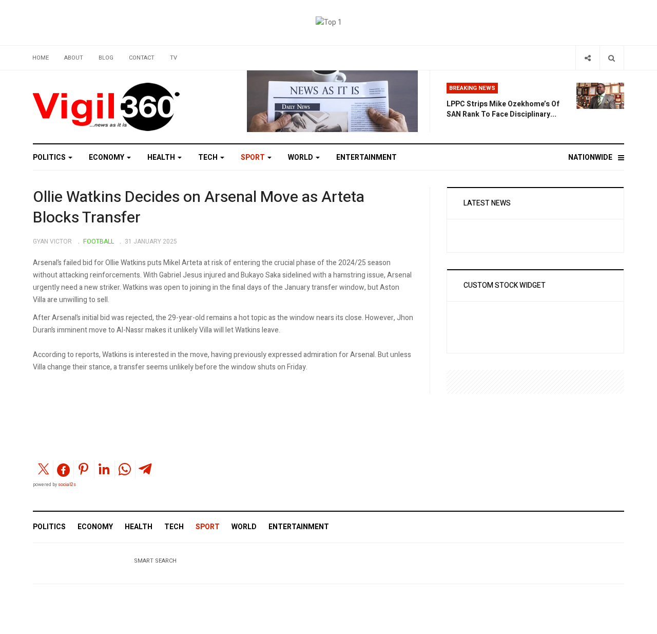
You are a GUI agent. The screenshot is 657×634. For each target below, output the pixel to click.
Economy (107, 157)
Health (162, 157)
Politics (50, 157)
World (301, 157)
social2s (67, 484)
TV (173, 57)
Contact (141, 57)
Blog (106, 57)
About (73, 57)
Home (40, 57)
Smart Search (155, 560)
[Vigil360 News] (107, 107)
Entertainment (366, 157)
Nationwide (590, 157)
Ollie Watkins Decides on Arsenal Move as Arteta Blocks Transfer (198, 207)
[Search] (612, 58)
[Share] (587, 58)
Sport (253, 157)
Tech (208, 157)
